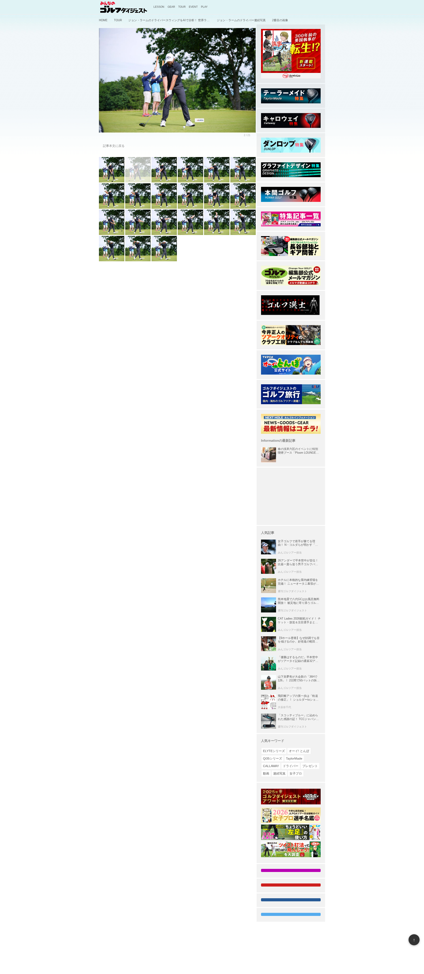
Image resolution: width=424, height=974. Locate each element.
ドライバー (290, 766)
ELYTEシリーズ (274, 751)
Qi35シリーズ (272, 758)
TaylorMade (294, 758)
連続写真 (279, 773)
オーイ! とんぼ (299, 751)
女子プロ (296, 773)
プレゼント (310, 766)
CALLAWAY (271, 766)
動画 (266, 773)
